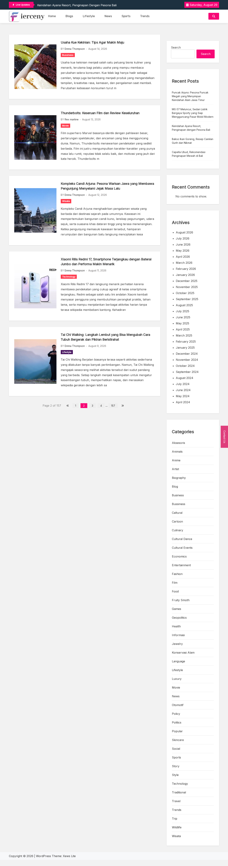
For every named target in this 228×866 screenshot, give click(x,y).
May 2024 (183, 396)
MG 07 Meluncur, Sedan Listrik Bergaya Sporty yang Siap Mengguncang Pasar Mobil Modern (192, 113)
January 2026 (185, 275)
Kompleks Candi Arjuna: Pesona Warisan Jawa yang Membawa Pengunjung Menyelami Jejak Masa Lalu (107, 186)
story (175, 766)
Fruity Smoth (181, 600)
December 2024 (187, 353)
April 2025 (183, 329)
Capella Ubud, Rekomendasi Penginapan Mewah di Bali (188, 154)
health (176, 626)
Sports (126, 16)
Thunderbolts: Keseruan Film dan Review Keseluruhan (100, 113)
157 (113, 405)
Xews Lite (69, 856)
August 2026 (184, 232)
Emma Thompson (75, 48)
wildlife (177, 827)
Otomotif (177, 705)
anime (176, 460)
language (178, 661)
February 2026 (186, 269)
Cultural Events (182, 547)
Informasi (178, 635)
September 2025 (187, 299)
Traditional (179, 792)
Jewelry (177, 644)
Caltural (177, 512)
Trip (174, 818)
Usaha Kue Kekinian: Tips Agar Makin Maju (92, 42)
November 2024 (187, 359)
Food (175, 591)
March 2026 (184, 262)
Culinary (177, 530)
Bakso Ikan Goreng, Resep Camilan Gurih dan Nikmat (192, 140)
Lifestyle (89, 16)
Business (178, 495)
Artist (175, 469)
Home (52, 16)
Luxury (177, 679)
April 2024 (183, 402)
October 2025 (185, 293)
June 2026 (183, 244)
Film (174, 582)
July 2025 (182, 311)
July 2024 (183, 384)
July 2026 (182, 238)
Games (176, 609)
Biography (179, 478)
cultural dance (182, 539)
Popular (177, 731)
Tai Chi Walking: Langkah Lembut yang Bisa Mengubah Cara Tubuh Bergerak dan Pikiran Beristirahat (105, 337)
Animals (177, 451)
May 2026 (182, 250)
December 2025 (186, 281)
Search (176, 47)
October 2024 (185, 366)
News (108, 16)
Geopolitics (179, 617)
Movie (65, 125)
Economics (179, 556)
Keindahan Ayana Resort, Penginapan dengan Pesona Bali (76, 5)
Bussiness (67, 55)
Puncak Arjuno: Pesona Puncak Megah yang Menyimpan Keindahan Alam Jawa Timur (190, 96)
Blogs (69, 16)
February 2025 (186, 341)
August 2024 (184, 378)
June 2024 (183, 390)
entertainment (181, 565)
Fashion (177, 574)
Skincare (178, 740)
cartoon (177, 521)
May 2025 (182, 323)
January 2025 (185, 347)
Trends (144, 16)
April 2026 (183, 256)
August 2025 (184, 305)
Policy (176, 713)
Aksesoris (178, 443)
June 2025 (183, 317)
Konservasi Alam (183, 652)
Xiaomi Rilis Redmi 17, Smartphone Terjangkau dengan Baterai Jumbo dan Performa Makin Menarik (106, 261)
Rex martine (72, 119)
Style (175, 775)
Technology (68, 276)
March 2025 (184, 335)
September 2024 (187, 372)
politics (176, 722)
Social (176, 748)
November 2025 (187, 287)
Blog (175, 486)
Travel (176, 801)
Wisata (66, 201)
